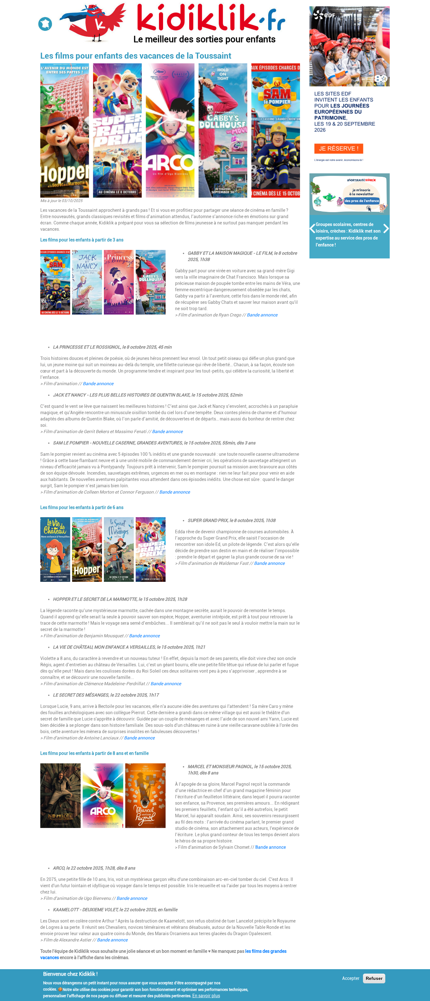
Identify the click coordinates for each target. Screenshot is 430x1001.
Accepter (350, 978)
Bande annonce (262, 314)
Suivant (386, 228)
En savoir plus (206, 995)
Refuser (374, 978)
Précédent (312, 228)
